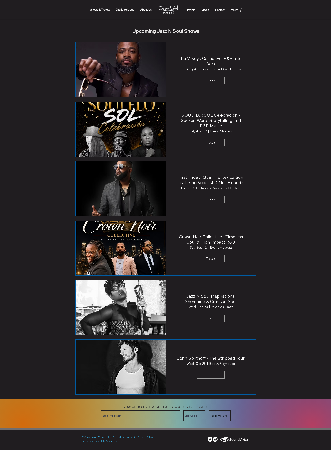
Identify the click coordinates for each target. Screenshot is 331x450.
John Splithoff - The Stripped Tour (211, 358)
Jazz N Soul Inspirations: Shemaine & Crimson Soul (211, 298)
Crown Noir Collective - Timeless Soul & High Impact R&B (211, 239)
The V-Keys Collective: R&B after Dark (211, 61)
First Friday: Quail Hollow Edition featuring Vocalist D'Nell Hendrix (210, 180)
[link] (241, 10)
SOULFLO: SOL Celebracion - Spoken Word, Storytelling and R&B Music (211, 120)
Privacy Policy (145, 436)
